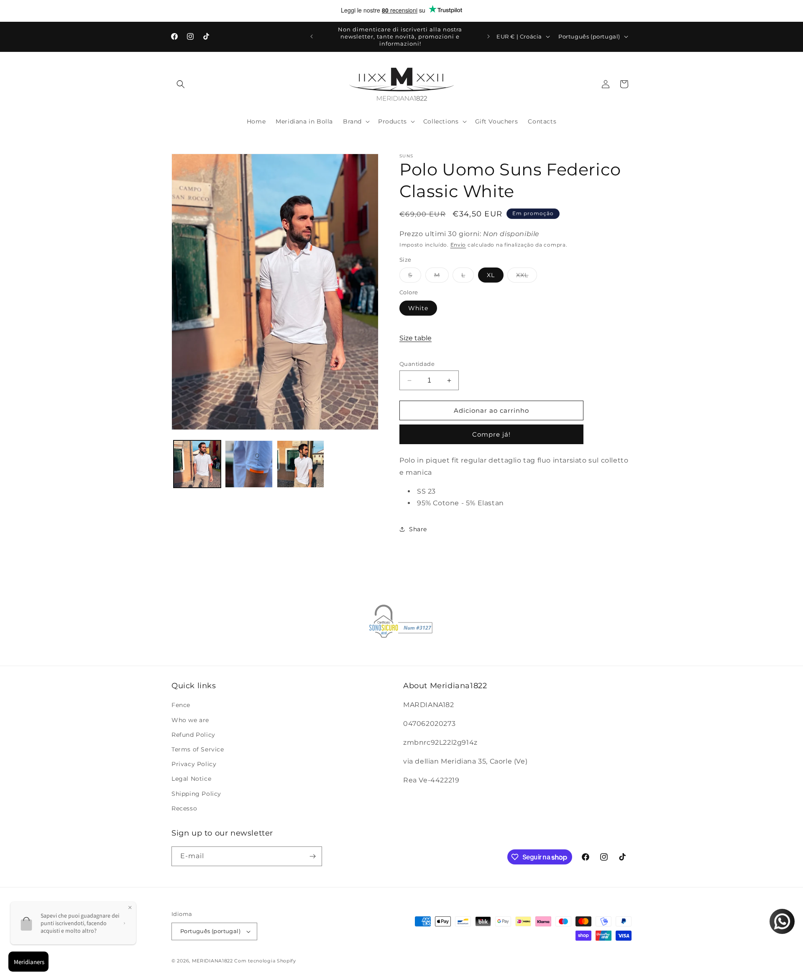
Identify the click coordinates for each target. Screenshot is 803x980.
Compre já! (491, 434)
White (418, 308)
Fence (180, 705)
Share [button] (418, 529)
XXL (526, 277)
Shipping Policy (196, 793)
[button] (180, 84)
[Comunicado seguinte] (488, 36)
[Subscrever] (312, 856)
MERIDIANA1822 (212, 961)
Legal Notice (191, 778)
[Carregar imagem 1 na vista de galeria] (197, 464)
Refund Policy (193, 734)
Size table (415, 338)
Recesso (184, 808)
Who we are (190, 720)
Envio (458, 245)
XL (491, 275)
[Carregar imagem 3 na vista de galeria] (300, 464)
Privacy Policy (193, 764)
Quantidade (417, 363)
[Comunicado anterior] (311, 36)
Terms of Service (197, 749)
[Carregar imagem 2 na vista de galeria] (248, 464)
